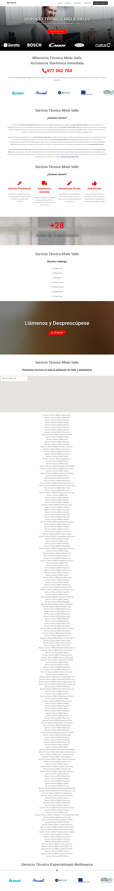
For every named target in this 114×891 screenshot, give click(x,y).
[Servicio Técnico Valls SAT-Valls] (11, 3)
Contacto (87, 3)
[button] (2, 45)
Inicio (60, 3)
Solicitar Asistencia (100, 3)
